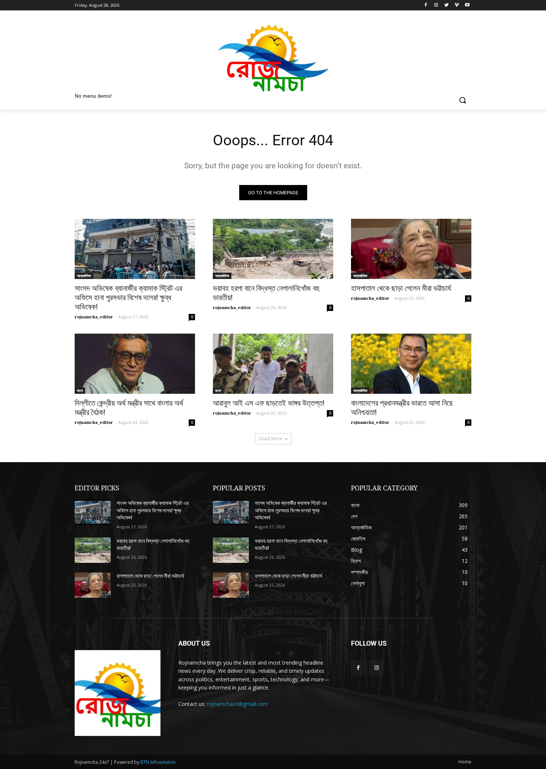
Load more (270, 438)
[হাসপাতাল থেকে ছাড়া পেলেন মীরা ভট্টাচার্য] (411, 249)
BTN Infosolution (158, 762)
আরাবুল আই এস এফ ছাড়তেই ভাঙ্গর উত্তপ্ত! (268, 403)
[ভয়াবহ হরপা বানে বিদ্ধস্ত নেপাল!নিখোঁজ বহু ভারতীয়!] (273, 249)
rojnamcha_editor (94, 316)
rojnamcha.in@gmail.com (237, 703)
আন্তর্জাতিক (84, 275)
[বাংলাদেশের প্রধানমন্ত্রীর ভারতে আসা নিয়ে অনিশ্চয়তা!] (411, 364)
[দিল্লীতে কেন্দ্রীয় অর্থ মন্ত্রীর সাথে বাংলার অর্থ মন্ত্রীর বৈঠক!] (135, 364)
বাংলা (80, 390)
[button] (462, 101)
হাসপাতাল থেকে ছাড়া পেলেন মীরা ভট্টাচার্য (401, 288)
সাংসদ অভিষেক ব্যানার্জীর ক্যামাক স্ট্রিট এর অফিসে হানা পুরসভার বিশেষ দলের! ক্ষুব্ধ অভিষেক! (128, 297)
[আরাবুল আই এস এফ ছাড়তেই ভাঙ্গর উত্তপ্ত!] (273, 364)
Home (464, 762)
